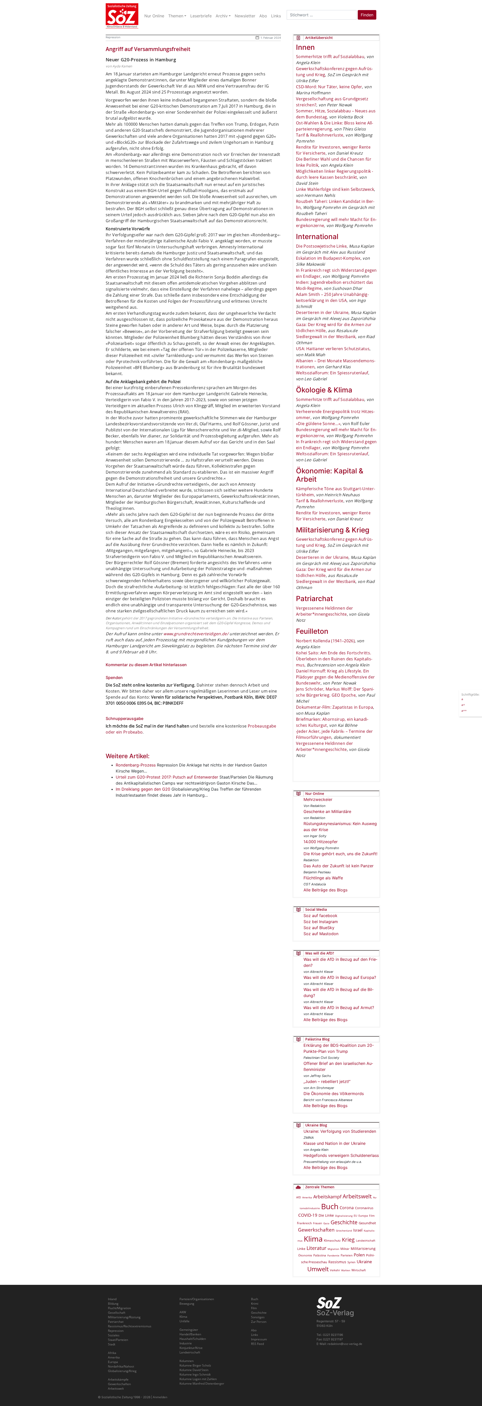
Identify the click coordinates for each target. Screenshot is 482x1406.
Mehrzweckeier (318, 799)
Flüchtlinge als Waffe (323, 877)
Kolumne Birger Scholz (195, 1365)
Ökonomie (305, 1255)
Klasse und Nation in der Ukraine (335, 1143)
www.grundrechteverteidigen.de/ (195, 634)
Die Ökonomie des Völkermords (334, 1093)
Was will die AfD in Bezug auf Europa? (340, 977)
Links (254, 1335)
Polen (359, 1255)
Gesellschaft (116, 1312)
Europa (363, 1215)
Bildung (113, 1303)
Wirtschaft (358, 1270)
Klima (313, 1239)
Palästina (319, 1255)
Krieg (348, 1239)
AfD (298, 1197)
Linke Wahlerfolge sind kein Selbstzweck (335, 189)
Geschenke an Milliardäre (327, 811)
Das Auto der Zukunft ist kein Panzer (339, 865)
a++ (464, 710)
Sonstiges (258, 1317)
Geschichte (344, 1222)
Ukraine (364, 1261)
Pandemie (333, 1255)
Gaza (326, 1223)
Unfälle (184, 1321)
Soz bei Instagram (321, 921)
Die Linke (326, 1215)
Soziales (113, 1335)
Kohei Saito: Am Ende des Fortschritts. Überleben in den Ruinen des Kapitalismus (334, 659)
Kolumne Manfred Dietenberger (201, 1383)
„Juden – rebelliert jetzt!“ (327, 1081)
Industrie (185, 1343)
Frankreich (304, 1223)
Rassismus (337, 1261)
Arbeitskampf (327, 1196)
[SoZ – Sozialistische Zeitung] (122, 16)
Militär (344, 1249)
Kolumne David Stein (193, 1370)
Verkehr (335, 1270)
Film (372, 1215)
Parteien (346, 1255)
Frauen (317, 1223)
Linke (301, 1248)
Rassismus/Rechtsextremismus (129, 1326)
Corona (347, 1207)
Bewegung (186, 1303)
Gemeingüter (188, 1330)
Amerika (307, 1197)
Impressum (259, 1339)
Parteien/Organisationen (196, 1299)
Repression (113, 37)
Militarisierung (363, 1248)
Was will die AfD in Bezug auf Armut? (339, 1007)
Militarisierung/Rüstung (124, 1317)
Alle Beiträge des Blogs (325, 889)
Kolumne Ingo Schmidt (195, 1374)
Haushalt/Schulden (192, 1339)
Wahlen (345, 1270)
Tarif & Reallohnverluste (319, 135)
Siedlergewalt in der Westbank (325, 336)
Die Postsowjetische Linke (321, 246)
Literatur (316, 1248)
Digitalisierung (343, 1215)
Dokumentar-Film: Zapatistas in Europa (334, 707)
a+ (463, 704)
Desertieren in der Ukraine (322, 312)
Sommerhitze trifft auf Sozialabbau (330, 56)
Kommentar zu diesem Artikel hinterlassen (146, 664)
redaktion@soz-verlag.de (344, 1344)
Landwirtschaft (365, 1240)
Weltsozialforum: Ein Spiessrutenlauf (332, 373)
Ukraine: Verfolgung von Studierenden (340, 1131)
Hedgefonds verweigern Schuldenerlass (341, 1155)
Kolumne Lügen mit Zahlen (198, 1379)
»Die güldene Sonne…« (318, 423)
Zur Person (258, 1322)
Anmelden (160, 1397)
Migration (333, 1249)
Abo (254, 1330)
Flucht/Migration (119, 1308)
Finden (367, 14)
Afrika (112, 1353)
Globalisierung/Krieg (122, 1371)
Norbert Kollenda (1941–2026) (325, 641)
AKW (182, 1312)
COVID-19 (307, 1215)
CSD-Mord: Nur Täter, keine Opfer (329, 86)
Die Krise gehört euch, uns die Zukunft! (340, 853)
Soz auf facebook (320, 915)
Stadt (111, 1344)
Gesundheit (367, 1223)
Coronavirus (364, 1208)
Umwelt (318, 1269)
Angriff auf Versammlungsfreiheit (148, 49)
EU (355, 1215)
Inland (112, 1299)
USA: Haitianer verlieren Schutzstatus (333, 348)
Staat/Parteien (118, 1340)
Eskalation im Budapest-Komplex (328, 258)
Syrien (351, 1262)
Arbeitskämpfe (118, 1379)
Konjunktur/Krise (191, 1348)
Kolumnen (186, 1361)
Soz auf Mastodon (321, 933)
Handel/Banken (190, 1334)
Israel (358, 1230)
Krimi (254, 1303)
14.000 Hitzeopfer (321, 841)
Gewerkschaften (316, 1230)
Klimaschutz (332, 1240)
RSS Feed (257, 1344)
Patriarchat (116, 1322)
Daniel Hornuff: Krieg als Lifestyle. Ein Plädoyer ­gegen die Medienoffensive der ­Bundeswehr (335, 677)
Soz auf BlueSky (319, 927)
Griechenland (344, 1230)
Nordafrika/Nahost (121, 1366)
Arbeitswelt (357, 1196)
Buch (329, 1206)
